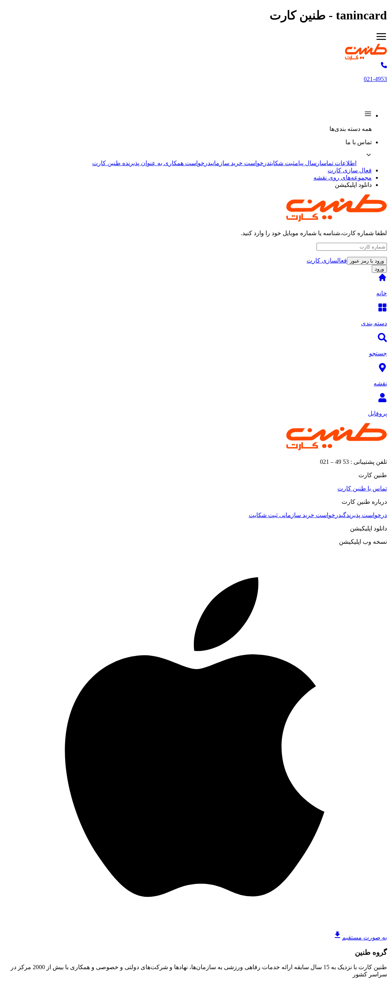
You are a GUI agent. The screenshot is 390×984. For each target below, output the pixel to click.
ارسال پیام (308, 163)
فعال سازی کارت (350, 170)
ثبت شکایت (282, 163)
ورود (379, 269)
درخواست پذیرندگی (364, 515)
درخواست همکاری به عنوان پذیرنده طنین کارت (151, 163)
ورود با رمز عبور (367, 261)
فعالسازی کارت (327, 260)
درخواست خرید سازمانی (240, 163)
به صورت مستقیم (364, 937)
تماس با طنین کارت (362, 488)
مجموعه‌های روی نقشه (342, 177)
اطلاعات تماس (338, 163)
